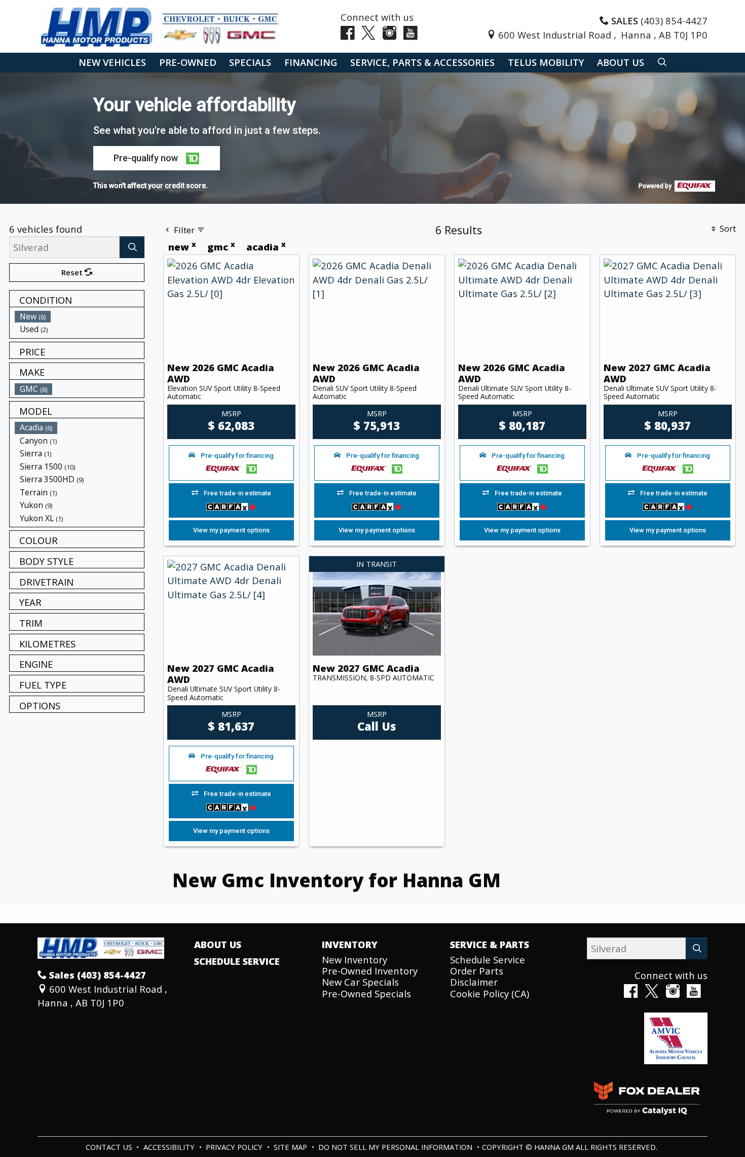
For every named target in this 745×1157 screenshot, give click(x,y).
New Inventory (354, 959)
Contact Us (110, 1147)
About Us (217, 944)
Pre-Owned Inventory (370, 970)
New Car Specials (360, 981)
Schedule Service (237, 961)
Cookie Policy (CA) (489, 993)
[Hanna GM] (158, 26)
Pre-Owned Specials (366, 993)
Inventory (350, 944)
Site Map (291, 1147)
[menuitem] (79, 316)
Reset (73, 272)
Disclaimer (474, 981)
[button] (112, 63)
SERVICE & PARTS (489, 944)
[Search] (132, 247)
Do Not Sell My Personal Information (396, 1147)
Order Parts (476, 970)
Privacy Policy (235, 1147)
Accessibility (170, 1147)
